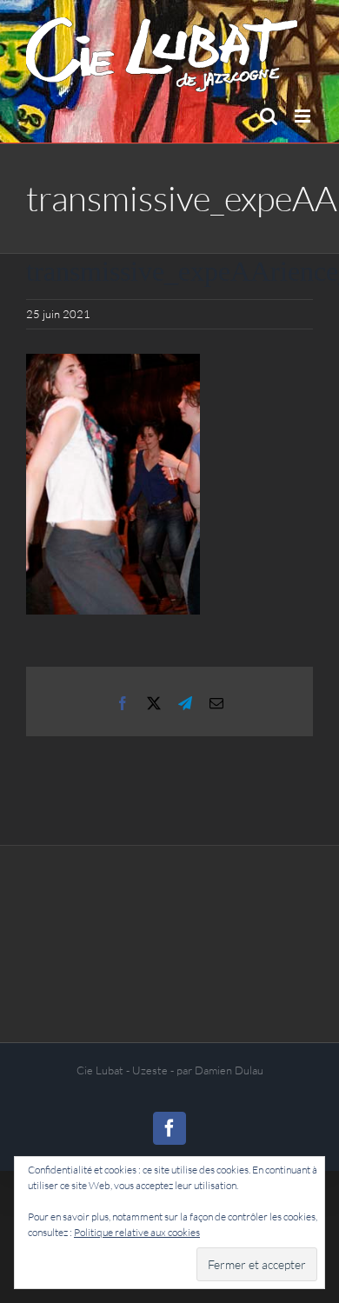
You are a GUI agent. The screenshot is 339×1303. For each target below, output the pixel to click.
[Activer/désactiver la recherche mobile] (268, 116)
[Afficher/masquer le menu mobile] (304, 116)
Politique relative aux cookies (137, 1232)
